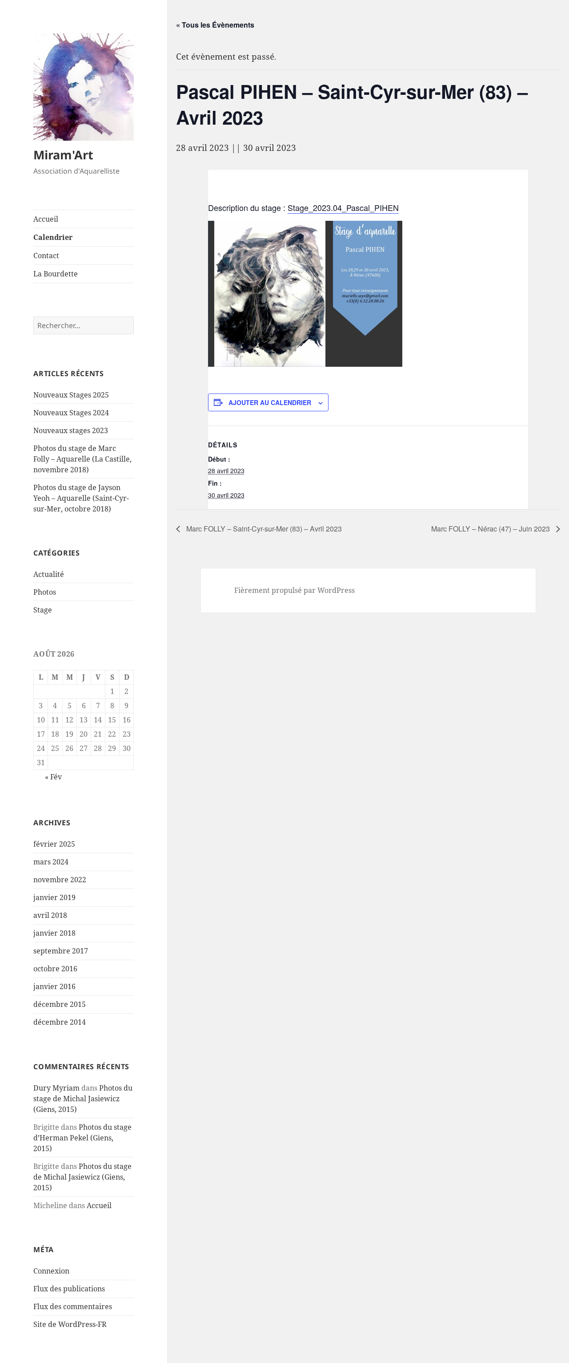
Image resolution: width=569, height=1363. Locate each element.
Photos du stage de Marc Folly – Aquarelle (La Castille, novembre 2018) (82, 459)
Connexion (51, 1271)
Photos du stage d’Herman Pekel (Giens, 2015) (82, 1137)
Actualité (48, 574)
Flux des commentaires (72, 1306)
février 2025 (54, 844)
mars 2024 (50, 862)
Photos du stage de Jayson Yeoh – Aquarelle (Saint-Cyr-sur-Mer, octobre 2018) (81, 498)
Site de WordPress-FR (70, 1324)
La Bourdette (55, 274)
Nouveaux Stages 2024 (71, 413)
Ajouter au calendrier (269, 402)
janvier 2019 (54, 897)
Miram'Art (63, 154)
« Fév (53, 777)
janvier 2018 (54, 933)
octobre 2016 (55, 969)
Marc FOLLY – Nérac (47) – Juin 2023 (491, 528)
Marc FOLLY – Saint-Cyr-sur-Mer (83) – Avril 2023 (263, 528)
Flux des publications (69, 1289)
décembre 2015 (59, 1004)
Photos (44, 592)
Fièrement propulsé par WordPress (294, 590)
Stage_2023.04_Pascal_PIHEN (343, 207)
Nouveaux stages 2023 (70, 430)
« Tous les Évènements (215, 25)
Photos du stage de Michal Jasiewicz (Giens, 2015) (82, 1098)
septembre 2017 (60, 951)
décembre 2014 (59, 1022)
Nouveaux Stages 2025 (71, 395)
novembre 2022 (59, 879)
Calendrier (52, 237)
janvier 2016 (54, 986)
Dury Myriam (56, 1088)
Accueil (45, 219)
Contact (46, 255)
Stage (42, 610)
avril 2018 (50, 915)
